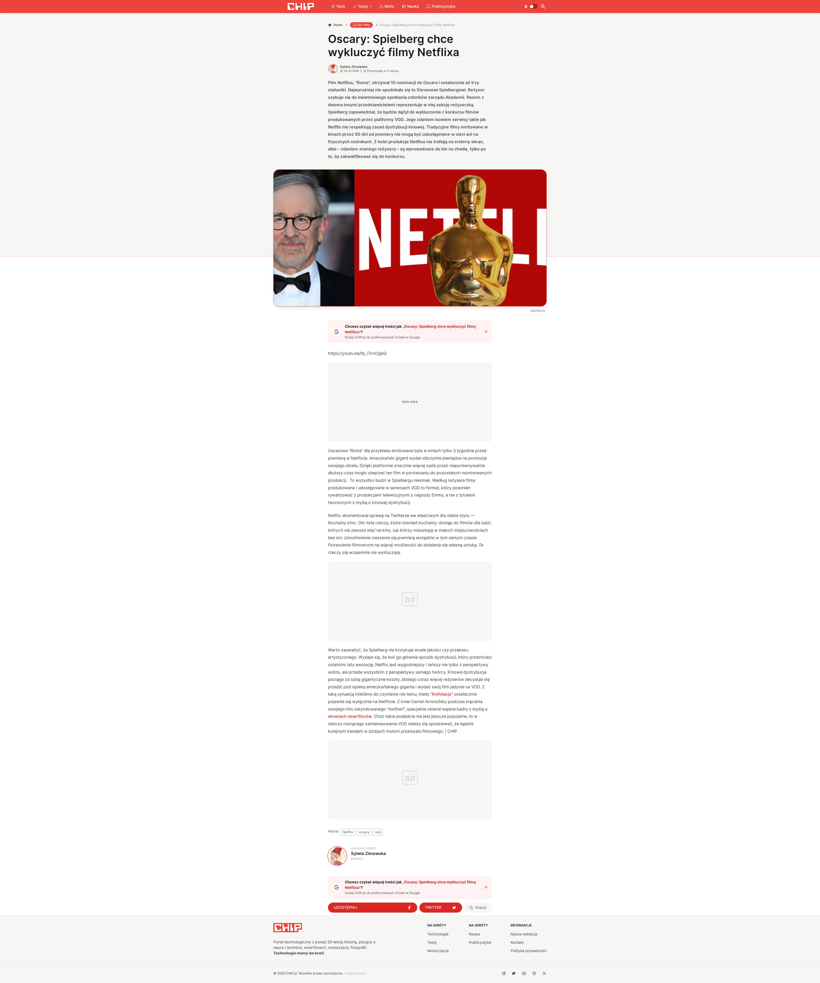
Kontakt (517, 942)
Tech (340, 6)
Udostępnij (345, 907)
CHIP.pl (291, 973)
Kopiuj (481, 907)
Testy (363, 6)
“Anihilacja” (441, 694)
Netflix (348, 832)
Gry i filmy (363, 24)
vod (378, 832)
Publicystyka (443, 6)
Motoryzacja (438, 950)
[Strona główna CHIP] (300, 6)
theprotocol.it (355, 973)
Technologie (437, 934)
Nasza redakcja (524, 934)
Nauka (413, 6)
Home (338, 25)
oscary (364, 832)
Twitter (433, 907)
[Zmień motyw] (530, 6)
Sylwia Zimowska (354, 66)
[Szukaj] (543, 6)
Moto (389, 6)
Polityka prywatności (529, 950)
